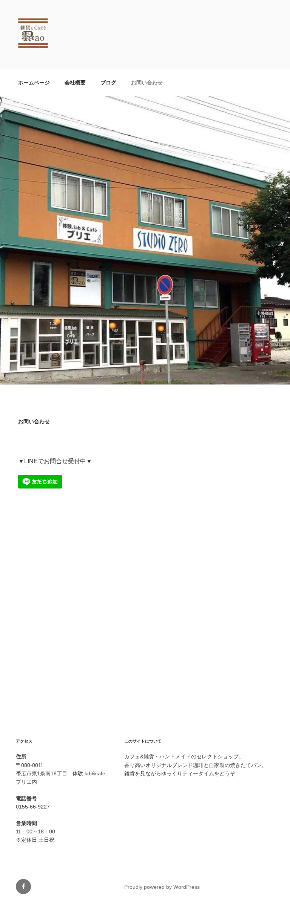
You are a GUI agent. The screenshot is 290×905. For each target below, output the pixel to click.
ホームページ (34, 83)
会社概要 (75, 83)
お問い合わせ (147, 83)
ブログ (108, 83)
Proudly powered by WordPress (162, 887)
